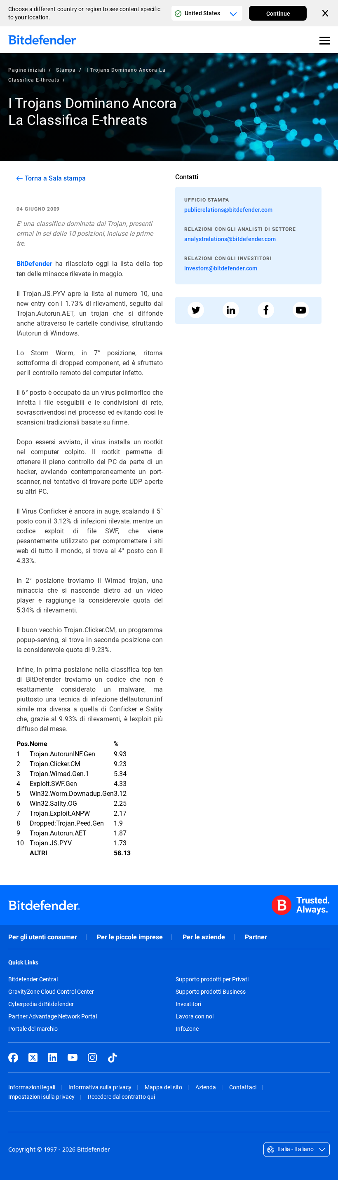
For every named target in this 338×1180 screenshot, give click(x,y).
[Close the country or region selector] (326, 13)
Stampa (66, 69)
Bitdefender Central (33, 979)
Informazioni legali (31, 1087)
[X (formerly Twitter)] (33, 1058)
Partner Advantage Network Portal (52, 1016)
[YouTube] (72, 1058)
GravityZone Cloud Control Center (51, 991)
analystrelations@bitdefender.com (230, 239)
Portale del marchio (33, 1028)
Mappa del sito (163, 1087)
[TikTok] (112, 1058)
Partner (256, 937)
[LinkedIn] (53, 1058)
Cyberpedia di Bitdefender (41, 1004)
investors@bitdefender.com (220, 268)
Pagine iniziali (26, 69)
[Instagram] (92, 1058)
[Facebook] (13, 1058)
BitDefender (34, 263)
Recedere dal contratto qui (121, 1096)
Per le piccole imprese (130, 937)
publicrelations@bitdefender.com (228, 209)
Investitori (188, 1004)
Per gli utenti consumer (42, 937)
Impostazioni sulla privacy (41, 1096)
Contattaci (242, 1087)
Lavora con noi (195, 1016)
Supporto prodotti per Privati (212, 979)
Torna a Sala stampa (55, 178)
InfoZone (187, 1028)
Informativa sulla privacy (99, 1087)
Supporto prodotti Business (211, 991)
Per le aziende (204, 937)
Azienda (205, 1087)
